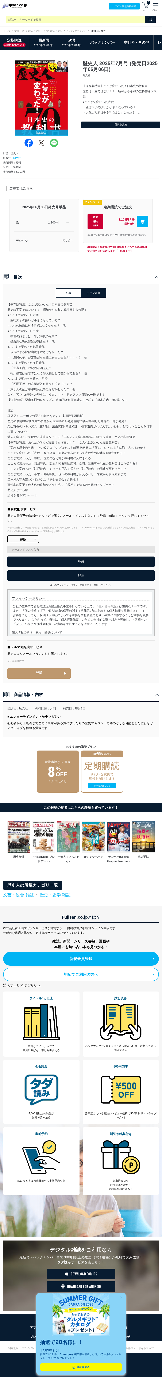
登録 (39, 672)
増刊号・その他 (136, 42)
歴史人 (62, 30)
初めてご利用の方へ (81, 974)
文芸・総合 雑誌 (23, 30)
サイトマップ (146, 1348)
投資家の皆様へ (126, 1348)
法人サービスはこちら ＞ (22, 985)
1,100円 (53, 222)
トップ (7, 30)
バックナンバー (78, 30)
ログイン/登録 (124, 6)
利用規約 (13, 1348)
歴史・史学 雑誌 (45, 30)
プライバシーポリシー (34, 1348)
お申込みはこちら (102, 785)
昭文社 (17, 158)
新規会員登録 (81, 959)
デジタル (22, 240)
